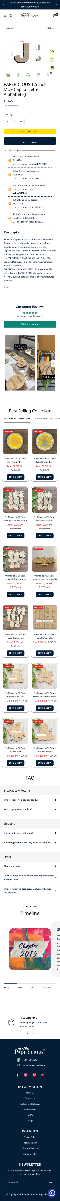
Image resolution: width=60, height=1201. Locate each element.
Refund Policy (30, 1142)
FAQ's (30, 1115)
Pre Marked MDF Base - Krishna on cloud (45, 750)
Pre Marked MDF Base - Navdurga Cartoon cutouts (15, 519)
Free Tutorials (30, 1109)
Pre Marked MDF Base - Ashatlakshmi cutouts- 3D (44, 577)
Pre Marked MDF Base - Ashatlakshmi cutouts (15, 577)
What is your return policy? (18, 809)
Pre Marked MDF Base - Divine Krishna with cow (44, 695)
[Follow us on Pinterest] (34, 1074)
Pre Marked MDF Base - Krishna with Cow (15, 695)
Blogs (30, 1120)
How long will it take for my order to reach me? (28, 842)
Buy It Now (30, 142)
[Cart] (54, 15)
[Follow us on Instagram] (25, 1074)
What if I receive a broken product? (22, 800)
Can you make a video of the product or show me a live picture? (29, 877)
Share (6, 287)
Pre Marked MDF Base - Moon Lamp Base (15, 460)
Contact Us (30, 1098)
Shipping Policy (30, 1154)
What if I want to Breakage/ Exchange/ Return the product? (27, 891)
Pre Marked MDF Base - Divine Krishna (15, 750)
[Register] (50, 1182)
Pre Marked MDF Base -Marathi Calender (45, 636)
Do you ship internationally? (18, 833)
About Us (30, 1092)
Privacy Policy (30, 1137)
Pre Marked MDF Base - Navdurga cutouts (45, 519)
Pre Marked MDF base (17, 418)
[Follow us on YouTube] (42, 1074)
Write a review (30, 324)
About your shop (12, 866)
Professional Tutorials (30, 1104)
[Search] (11, 15)
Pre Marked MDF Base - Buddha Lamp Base (45, 460)
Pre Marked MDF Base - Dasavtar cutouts (15, 636)
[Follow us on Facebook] (17, 1074)
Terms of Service (30, 1148)
